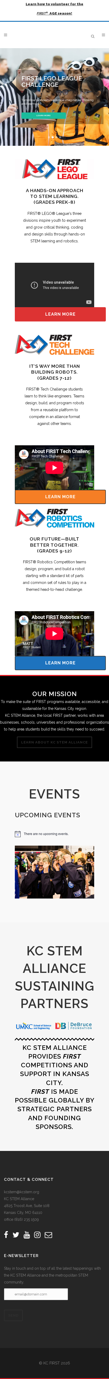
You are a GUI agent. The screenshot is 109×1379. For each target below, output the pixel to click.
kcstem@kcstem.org (21, 1192)
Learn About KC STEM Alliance (54, 742)
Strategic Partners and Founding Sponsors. (54, 1117)
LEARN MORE (44, 115)
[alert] (54, 834)
